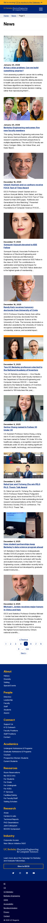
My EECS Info (9, 776)
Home (6, 16)
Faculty (7, 703)
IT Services (8, 792)
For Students (9, 779)
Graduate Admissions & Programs (17, 751)
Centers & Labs (10, 816)
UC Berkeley (8, 892)
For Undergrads (10, 785)
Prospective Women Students (16, 758)
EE (4, 884)
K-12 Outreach (9, 727)
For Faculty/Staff (11, 798)
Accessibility (8, 904)
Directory (7, 697)
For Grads (8, 782)
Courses (7, 755)
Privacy (6, 912)
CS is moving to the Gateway (28, 2)
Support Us (8, 724)
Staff (6, 706)
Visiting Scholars (10, 801)
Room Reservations (12, 772)
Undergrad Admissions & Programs (18, 748)
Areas (6, 813)
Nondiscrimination (10, 908)
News (13, 16)
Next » (24, 653)
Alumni (6, 713)
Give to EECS (23, 866)
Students (7, 710)
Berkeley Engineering (12, 896)
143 (27, 649)
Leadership (8, 700)
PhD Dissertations (11, 822)
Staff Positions (10, 734)
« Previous (24, 639)
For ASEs (8, 789)
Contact (7, 737)
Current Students (11, 761)
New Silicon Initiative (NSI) (15, 843)
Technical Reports (11, 819)
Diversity (7, 679)
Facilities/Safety (10, 795)
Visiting (6, 682)
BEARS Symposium (12, 829)
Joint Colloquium (10, 826)
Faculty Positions (11, 730)
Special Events (10, 685)
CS (5, 888)
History (7, 676)
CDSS (6, 900)
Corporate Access (11, 840)
